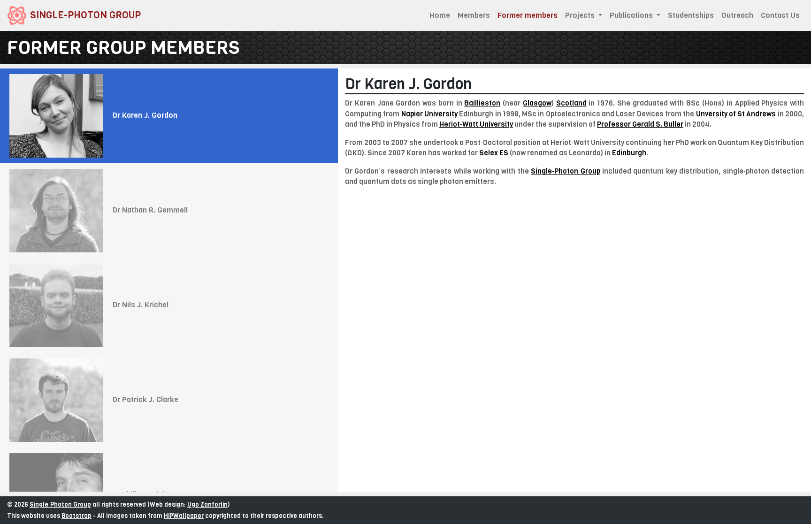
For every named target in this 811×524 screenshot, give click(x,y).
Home (439, 15)
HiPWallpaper (184, 516)
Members (474, 15)
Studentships (691, 15)
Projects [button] (581, 15)
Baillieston (482, 103)
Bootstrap (76, 516)
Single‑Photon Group (565, 171)
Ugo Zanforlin (207, 505)
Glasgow (537, 103)
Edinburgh (629, 153)
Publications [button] (632, 15)
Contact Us (780, 15)
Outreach (737, 15)
